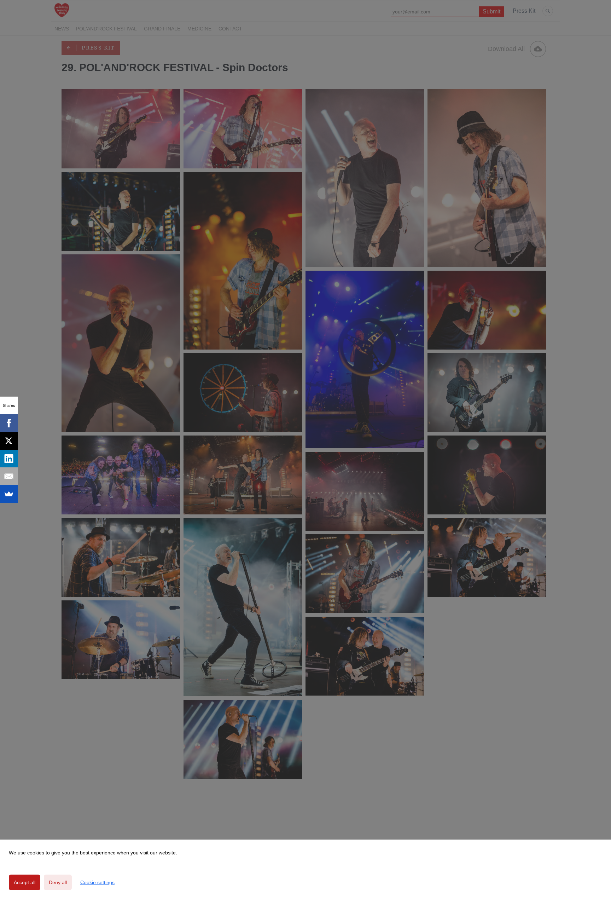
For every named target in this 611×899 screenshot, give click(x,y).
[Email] (9, 476)
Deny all (58, 882)
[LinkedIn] (9, 458)
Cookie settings (97, 882)
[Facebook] (9, 423)
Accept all (24, 882)
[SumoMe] (9, 494)
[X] (9, 441)
